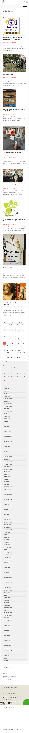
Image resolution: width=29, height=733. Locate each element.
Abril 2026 (6, 393)
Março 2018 (7, 635)
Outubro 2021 (7, 527)
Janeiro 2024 (7, 459)
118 (8, 357)
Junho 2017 (7, 658)
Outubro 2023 (7, 466)
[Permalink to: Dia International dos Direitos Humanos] (14, 137)
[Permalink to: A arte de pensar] (14, 249)
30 (20, 329)
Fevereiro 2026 (8, 398)
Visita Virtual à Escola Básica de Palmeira (12, 701)
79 (23, 343)
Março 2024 (7, 454)
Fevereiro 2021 (8, 547)
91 (12, 348)
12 (14, 324)
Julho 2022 (7, 504)
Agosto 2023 (7, 471)
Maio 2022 (6, 509)
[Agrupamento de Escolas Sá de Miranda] (3, 1)
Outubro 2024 (7, 439)
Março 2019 (7, 605)
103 (4, 352)
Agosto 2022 (7, 502)
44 (15, 334)
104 (8, 352)
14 (19, 324)
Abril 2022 (6, 512)
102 (22, 350)
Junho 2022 (7, 507)
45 (18, 334)
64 (4, 341)
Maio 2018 (6, 630)
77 (18, 343)
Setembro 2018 (8, 620)
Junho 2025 (7, 418)
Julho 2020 (7, 565)
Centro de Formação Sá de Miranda (11, 711)
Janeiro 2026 (7, 401)
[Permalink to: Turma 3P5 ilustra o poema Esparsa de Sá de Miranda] (9, 98)
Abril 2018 (6, 633)
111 (8, 355)
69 (18, 341)
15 (22, 324)
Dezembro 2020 (8, 552)
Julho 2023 (7, 474)
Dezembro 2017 (8, 643)
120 (14, 357)
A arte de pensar (8, 268)
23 (23, 327)
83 (12, 345)
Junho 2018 (7, 628)
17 (7, 327)
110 (4, 355)
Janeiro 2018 (7, 640)
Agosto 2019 (7, 592)
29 (18, 329)
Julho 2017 (7, 655)
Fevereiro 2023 (8, 486)
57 (7, 338)
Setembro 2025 (8, 411)
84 (15, 345)
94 (20, 348)
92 (15, 348)
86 (20, 345)
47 (23, 334)
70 (20, 341)
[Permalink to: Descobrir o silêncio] (14, 62)
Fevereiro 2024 (8, 456)
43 (12, 334)
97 (7, 350)
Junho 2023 (7, 476)
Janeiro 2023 (7, 489)
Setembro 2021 (8, 529)
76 (15, 343)
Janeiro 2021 (7, 549)
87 (23, 345)
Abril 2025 (6, 423)
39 (23, 331)
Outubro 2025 (7, 408)
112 (11, 355)
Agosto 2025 (7, 413)
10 (9, 324)
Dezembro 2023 (8, 461)
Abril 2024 (6, 451)
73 (7, 343)
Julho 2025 (7, 416)
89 (7, 348)
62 (20, 338)
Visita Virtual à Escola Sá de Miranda (11, 681)
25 (7, 329)
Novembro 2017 (8, 645)
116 (23, 355)
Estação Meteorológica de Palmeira (11, 719)
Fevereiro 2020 (8, 577)
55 (23, 336)
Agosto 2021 (7, 532)
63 (23, 338)
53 (18, 336)
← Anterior (6, 322)
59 (12, 338)
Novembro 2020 (8, 554)
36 (15, 331)
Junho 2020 (7, 567)
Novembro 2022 (8, 494)
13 (17, 324)
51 (12, 336)
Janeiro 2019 (7, 610)
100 (15, 350)
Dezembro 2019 (8, 582)
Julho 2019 (7, 595)
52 (15, 336)
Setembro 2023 (8, 469)
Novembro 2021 (8, 524)
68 (15, 341)
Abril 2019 (6, 602)
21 (18, 327)
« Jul (4, 380)
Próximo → (19, 357)
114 (17, 355)
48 (4, 336)
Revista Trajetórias (7, 714)
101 (19, 350)
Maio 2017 (6, 660)
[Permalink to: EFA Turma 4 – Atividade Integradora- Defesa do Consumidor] (11, 208)
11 (11, 324)
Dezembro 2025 (8, 403)
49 (7, 336)
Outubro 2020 (7, 557)
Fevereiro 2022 (8, 517)
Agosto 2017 (7, 653)
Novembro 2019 (8, 585)
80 (4, 345)
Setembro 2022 (8, 499)
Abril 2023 (6, 481)
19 (12, 327)
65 (7, 341)
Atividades (14, 42)
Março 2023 (7, 484)
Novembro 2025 (8, 406)
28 (15, 329)
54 (20, 336)
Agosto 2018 (7, 622)
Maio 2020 (6, 570)
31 (23, 329)
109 (24, 352)
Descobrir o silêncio (9, 74)
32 (4, 331)
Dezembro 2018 (8, 612)
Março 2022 (7, 514)
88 (4, 348)
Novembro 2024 (8, 436)
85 (18, 345)
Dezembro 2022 (8, 491)
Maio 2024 (6, 449)
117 (4, 357)
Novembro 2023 (8, 464)
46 (20, 334)
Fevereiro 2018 (8, 638)
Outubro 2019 (7, 587)
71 (23, 341)
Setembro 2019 (8, 590)
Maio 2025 (6, 421)
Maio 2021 (6, 539)
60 (15, 338)
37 (18, 331)
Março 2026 (7, 396)
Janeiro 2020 (7, 580)
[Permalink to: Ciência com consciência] (13, 175)
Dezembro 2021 (8, 522)
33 (7, 331)
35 (12, 331)
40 (4, 334)
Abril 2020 (6, 572)
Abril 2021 (6, 542)
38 (20, 331)
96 (4, 350)
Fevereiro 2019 (8, 607)
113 (14, 355)
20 (15, 327)
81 (7, 345)
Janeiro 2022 (7, 519)
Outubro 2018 (7, 617)
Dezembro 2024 (8, 434)
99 (12, 350)
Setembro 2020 (8, 559)
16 (4, 327)
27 (12, 329)
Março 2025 (7, 426)
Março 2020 (7, 575)
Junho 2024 (7, 446)
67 (12, 341)
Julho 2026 (7, 386)
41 (7, 334)
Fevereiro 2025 (8, 429)
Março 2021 (7, 544)
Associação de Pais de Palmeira (10, 721)
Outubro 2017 (7, 648)
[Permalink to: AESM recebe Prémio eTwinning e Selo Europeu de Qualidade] (11, 25)
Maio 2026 (6, 391)
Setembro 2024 (8, 441)
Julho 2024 (7, 444)
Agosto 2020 (7, 562)
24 (4, 329)
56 (4, 338)
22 (20, 327)
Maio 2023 (6, 479)
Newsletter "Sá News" (8, 716)
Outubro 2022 (7, 497)
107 (17, 352)
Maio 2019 (6, 600)
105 (11, 352)
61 (18, 338)
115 (20, 355)
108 (21, 352)
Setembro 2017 (8, 650)
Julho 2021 (7, 534)
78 (20, 343)
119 (11, 357)
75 (12, 343)
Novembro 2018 (8, 615)
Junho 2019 (7, 597)
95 (23, 348)
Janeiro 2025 (7, 431)
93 (18, 348)
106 (14, 352)
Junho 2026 (7, 388)
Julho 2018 (7, 625)
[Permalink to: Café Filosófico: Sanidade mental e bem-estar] (14, 291)
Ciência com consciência (10, 185)
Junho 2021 (7, 537)
